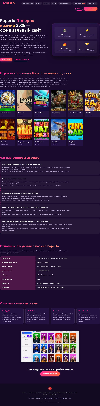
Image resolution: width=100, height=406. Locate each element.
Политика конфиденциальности (63, 398)
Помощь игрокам (28, 3)
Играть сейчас (6, 59)
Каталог (38, 3)
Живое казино (79, 3)
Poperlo (8, 3)
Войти (79, 8)
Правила (37, 398)
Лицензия (31, 398)
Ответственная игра (46, 398)
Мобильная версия (65, 3)
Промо (54, 3)
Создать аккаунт (91, 9)
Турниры (46, 3)
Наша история (92, 3)
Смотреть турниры (21, 59)
